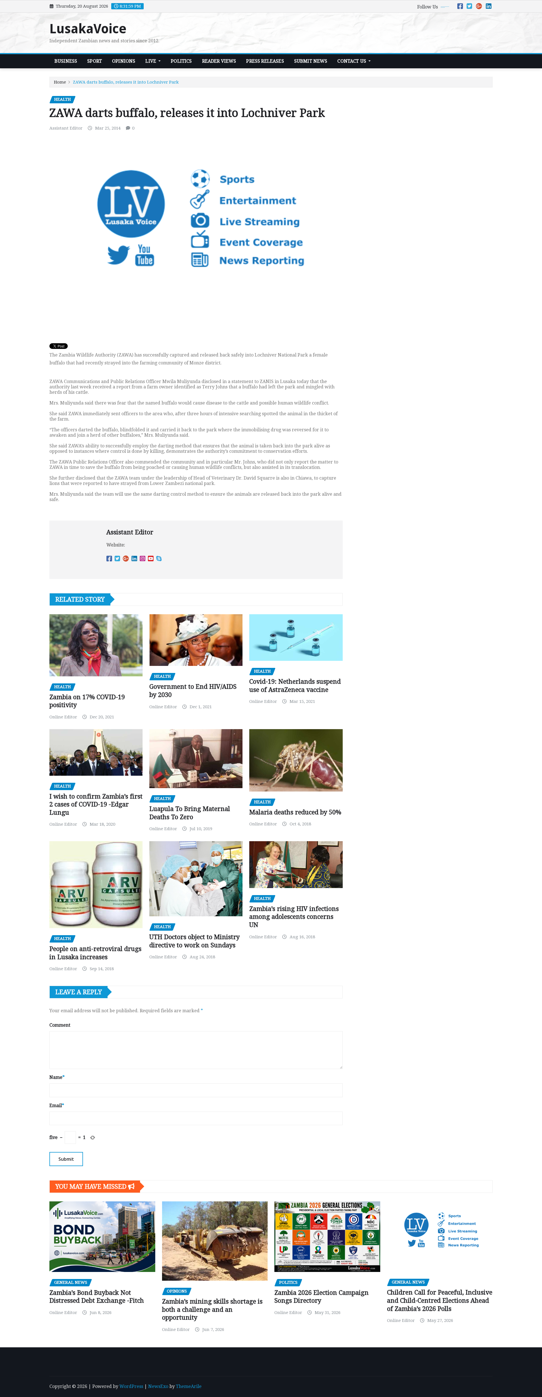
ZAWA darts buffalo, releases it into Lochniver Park (126, 82)
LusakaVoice (87, 28)
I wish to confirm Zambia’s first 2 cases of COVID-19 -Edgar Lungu (96, 804)
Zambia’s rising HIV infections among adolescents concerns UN (294, 916)
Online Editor (63, 717)
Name (57, 1077)
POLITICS (181, 61)
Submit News (310, 61)
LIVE (151, 61)
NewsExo (158, 1386)
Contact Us (352, 61)
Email (56, 1105)
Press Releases (265, 61)
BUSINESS (65, 61)
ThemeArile (189, 1386)
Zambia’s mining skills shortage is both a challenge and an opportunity (212, 1309)
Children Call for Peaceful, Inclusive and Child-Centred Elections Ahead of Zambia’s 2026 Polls (439, 1300)
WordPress (131, 1386)
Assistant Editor (65, 128)
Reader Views (219, 61)
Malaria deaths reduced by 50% (295, 812)
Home (60, 82)
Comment (59, 1025)
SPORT (94, 61)
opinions (123, 61)
